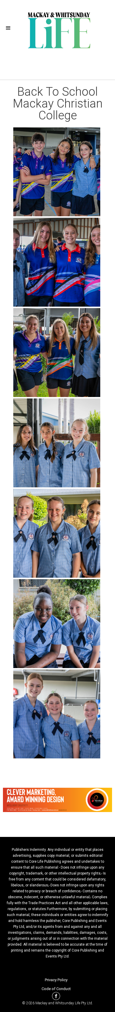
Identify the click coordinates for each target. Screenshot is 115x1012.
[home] (58, 29)
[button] (10, 28)
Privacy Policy (56, 980)
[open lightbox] (57, 171)
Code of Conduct (56, 989)
